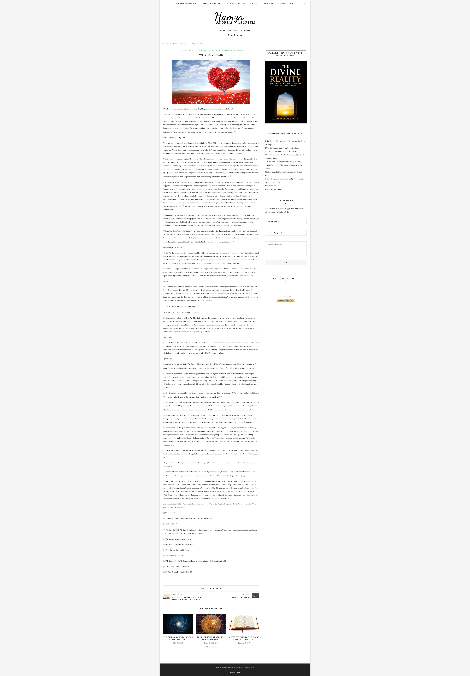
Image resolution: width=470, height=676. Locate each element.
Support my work (286, 296)
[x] (172, 466)
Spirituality (216, 51)
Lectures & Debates (235, 4)
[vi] (164, 544)
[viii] (164, 555)
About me (268, 4)
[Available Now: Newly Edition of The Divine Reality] (286, 92)
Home (165, 44)
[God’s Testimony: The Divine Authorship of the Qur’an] (244, 624)
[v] (164, 539)
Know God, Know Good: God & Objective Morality (285, 179)
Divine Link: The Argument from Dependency (283, 161)
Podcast (254, 4)
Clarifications (286, 4)
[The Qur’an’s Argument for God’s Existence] (178, 624)
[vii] (164, 550)
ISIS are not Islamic (274, 189)
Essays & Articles (211, 4)
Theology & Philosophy (233, 51)
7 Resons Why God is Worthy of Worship (281, 151)
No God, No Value (273, 182)
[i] (233, 109)
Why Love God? (273, 186)
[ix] (164, 561)
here (183, 507)
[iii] (164, 524)
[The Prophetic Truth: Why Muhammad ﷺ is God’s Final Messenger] (211, 624)
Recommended (202, 51)
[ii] (164, 518)
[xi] (229, 498)
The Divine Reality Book (186, 4)
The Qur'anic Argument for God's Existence (283, 148)
